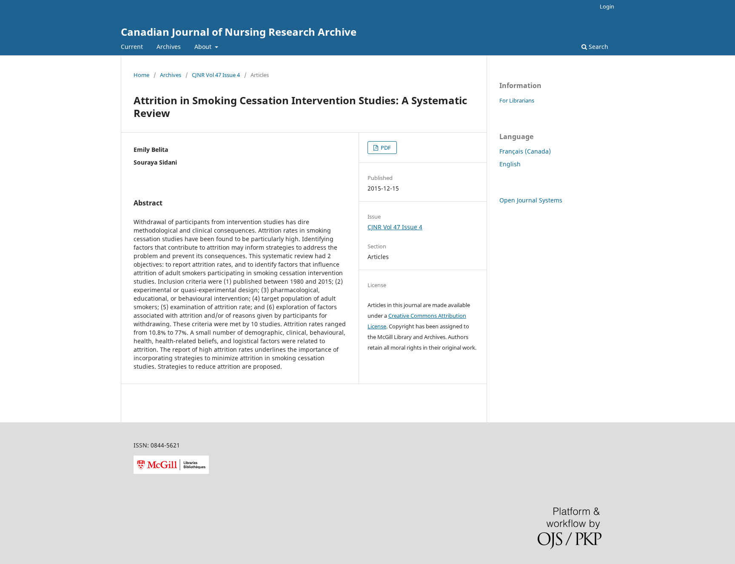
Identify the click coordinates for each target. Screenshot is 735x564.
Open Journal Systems (530, 200)
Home (141, 75)
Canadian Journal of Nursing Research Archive (238, 32)
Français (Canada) (525, 151)
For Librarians (516, 100)
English (510, 164)
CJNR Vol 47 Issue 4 (216, 75)
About (203, 47)
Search (597, 47)
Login (607, 6)
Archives (169, 47)
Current (132, 47)
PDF (385, 147)
